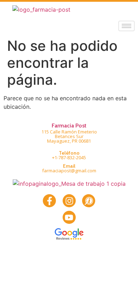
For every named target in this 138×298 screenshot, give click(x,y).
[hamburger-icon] (126, 26)
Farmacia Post (69, 125)
